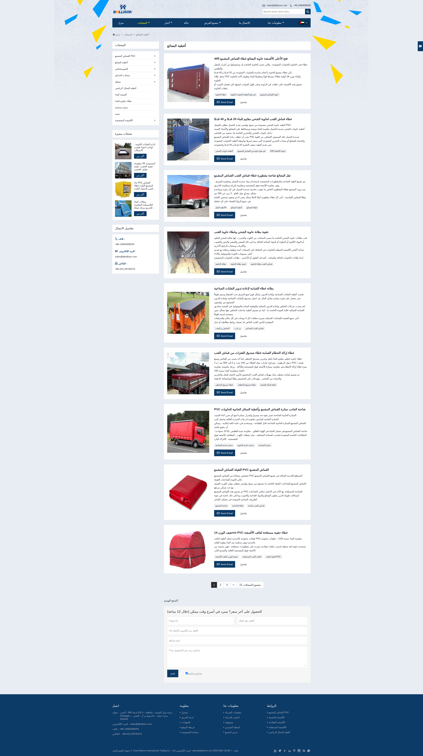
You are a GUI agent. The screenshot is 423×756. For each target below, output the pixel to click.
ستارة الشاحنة (264, 445)
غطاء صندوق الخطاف (247, 385)
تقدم (173, 673)
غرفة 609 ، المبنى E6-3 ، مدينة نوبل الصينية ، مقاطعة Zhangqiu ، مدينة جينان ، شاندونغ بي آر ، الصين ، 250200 (146, 715)
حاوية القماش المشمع (269, 94)
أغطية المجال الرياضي (125, 88)
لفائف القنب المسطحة (252, 557)
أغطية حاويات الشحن (224, 151)
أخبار (167, 22)
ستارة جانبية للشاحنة (224, 445)
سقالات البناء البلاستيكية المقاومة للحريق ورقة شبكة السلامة (143, 204)
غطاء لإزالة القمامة (268, 385)
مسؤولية (229, 722)
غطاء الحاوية (220, 94)
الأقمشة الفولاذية (277, 722)
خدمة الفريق (187, 717)
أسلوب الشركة (232, 717)
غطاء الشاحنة (237, 506)
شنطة (118, 81)
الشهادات (185, 722)
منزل (121, 22)
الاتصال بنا (244, 22)
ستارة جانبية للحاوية (245, 445)
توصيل (184, 712)
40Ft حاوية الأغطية (277, 151)
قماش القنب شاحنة (256, 506)
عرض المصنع (231, 732)
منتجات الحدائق (122, 75)
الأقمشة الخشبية (277, 717)
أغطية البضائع (236, 207)
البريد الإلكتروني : (120, 724)
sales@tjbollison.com (277, 5)
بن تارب (237, 328)
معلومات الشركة (233, 712)
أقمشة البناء (121, 94)
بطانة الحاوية (220, 264)
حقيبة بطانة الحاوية (238, 264)
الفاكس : (116, 734)
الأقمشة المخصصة (124, 120)
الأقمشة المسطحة (277, 727)
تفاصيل (243, 102)
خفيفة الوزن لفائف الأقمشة (226, 557)
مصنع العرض (211, 22)
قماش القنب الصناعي (255, 328)
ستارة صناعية (121, 107)
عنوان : (115, 712)
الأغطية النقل (220, 207)
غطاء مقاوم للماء (123, 101)
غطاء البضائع (252, 207)
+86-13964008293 (302, 5)
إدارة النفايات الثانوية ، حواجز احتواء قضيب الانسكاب (144, 147)
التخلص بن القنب (222, 328)
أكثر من (140, 156)
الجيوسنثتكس (121, 69)
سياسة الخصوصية (190, 732)
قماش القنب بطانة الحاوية (261, 264)
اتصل (115, 705)
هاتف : (115, 729)
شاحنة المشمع (221, 506)
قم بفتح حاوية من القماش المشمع (251, 151)
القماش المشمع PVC (125, 56)
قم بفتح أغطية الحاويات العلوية (243, 94)
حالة (186, 22)
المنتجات (142, 22)
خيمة (117, 114)
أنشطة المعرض (232, 727)
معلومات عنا (275, 22)
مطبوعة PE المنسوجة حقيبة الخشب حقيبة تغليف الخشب (144, 166)
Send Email (225, 102)
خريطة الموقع (188, 727)
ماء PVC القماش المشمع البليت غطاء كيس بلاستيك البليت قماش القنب (143, 185)
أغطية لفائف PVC (273, 557)
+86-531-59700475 (125, 269)
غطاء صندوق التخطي (224, 385)
